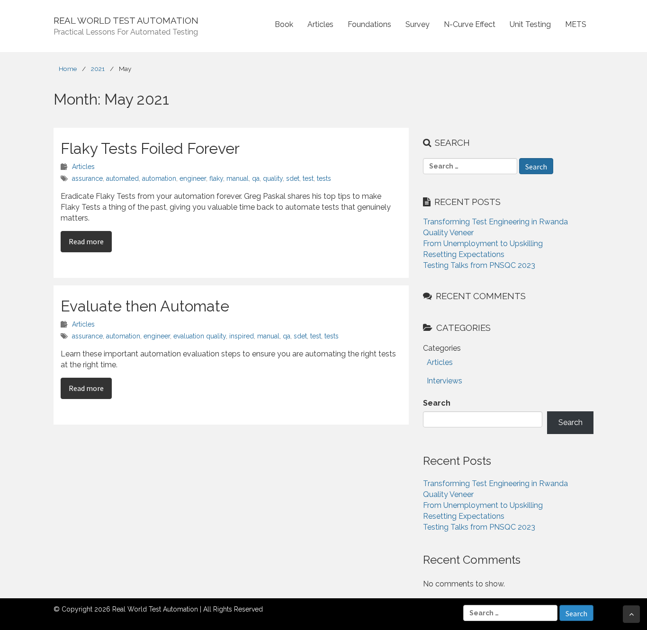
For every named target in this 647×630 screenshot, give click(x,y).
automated (122, 178)
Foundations (369, 24)
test (308, 178)
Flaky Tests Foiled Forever (150, 148)
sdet (292, 178)
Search (436, 403)
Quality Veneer (448, 232)
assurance (87, 178)
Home (68, 68)
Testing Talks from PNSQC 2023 (479, 265)
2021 (98, 68)
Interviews (444, 380)
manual (237, 178)
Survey (417, 24)
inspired (241, 336)
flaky (216, 178)
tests (324, 178)
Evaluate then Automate (145, 306)
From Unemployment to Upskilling (483, 243)
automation (159, 178)
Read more (90, 241)
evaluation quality (199, 336)
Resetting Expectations (463, 254)
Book (284, 24)
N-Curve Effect (469, 24)
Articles (320, 24)
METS (575, 24)
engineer (193, 178)
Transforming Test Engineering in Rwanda (495, 221)
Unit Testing (530, 24)
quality (273, 178)
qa (256, 178)
